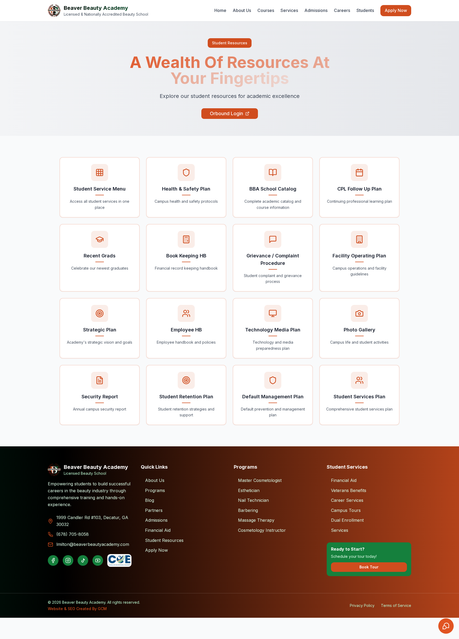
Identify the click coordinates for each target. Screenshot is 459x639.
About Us (242, 10)
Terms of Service (396, 605)
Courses (265, 10)
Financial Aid (158, 530)
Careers (342, 10)
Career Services (347, 500)
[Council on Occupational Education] (119, 560)
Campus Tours (346, 510)
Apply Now (396, 10)
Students (365, 10)
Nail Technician (253, 500)
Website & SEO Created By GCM (77, 608)
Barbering (248, 510)
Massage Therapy (256, 520)
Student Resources (164, 540)
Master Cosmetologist (260, 480)
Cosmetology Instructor (262, 530)
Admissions (316, 10)
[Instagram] (68, 560)
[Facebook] (53, 560)
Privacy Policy (362, 605)
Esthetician (249, 490)
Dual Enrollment (347, 520)
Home (220, 10)
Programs (155, 490)
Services (289, 10)
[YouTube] (97, 560)
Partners (154, 510)
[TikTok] (83, 560)
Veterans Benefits (348, 490)
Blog (149, 500)
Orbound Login (226, 113)
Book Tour (369, 567)
